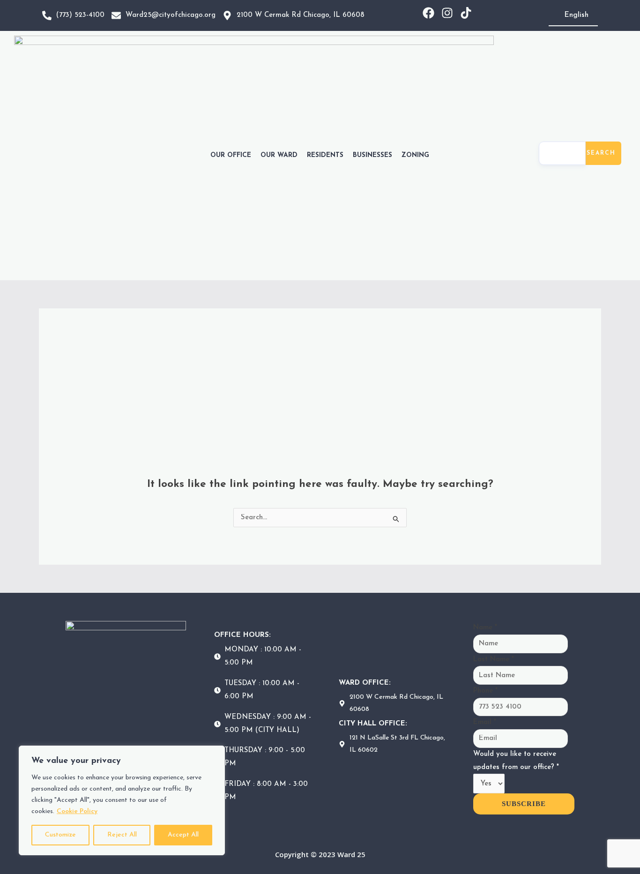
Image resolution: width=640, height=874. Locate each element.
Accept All (183, 834)
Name (485, 627)
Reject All (122, 834)
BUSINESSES (372, 155)
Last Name (493, 659)
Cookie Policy (77, 811)
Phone (485, 691)
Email (484, 722)
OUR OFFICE (230, 155)
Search (601, 153)
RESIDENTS (325, 155)
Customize (60, 834)
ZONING (415, 155)
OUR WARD (279, 155)
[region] (122, 800)
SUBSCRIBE (524, 803)
